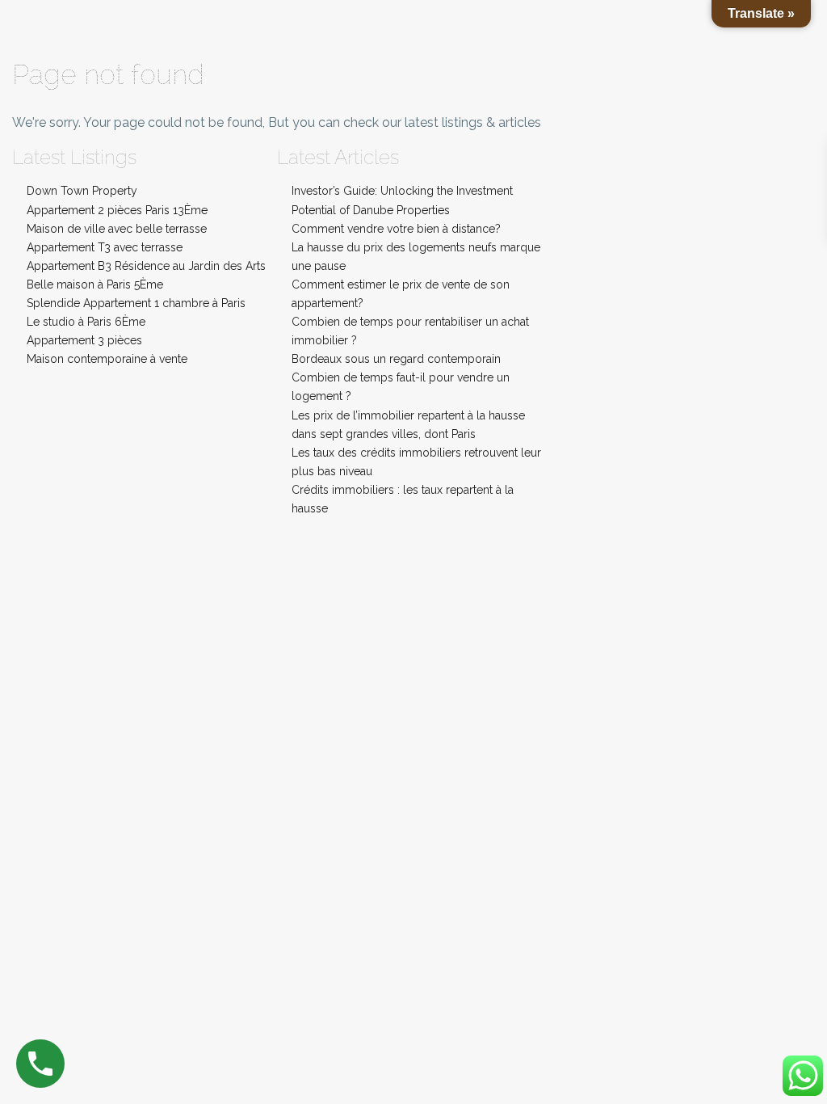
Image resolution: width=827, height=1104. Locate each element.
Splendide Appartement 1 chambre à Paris (136, 303)
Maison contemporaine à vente (107, 358)
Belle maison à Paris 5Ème (95, 284)
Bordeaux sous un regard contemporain (396, 358)
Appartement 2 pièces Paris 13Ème (117, 210)
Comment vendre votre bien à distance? (396, 228)
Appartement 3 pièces (84, 340)
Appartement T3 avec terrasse (105, 247)
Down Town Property (82, 190)
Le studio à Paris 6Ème (86, 321)
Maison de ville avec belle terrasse (117, 228)
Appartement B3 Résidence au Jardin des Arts (146, 265)
